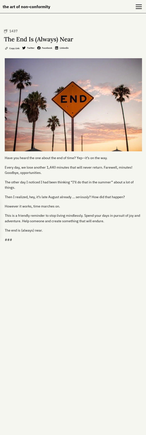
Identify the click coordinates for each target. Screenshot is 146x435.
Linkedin (64, 47)
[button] (138, 6)
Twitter (31, 47)
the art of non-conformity (26, 6)
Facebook (47, 47)
